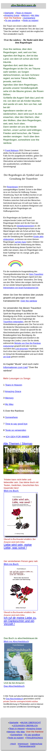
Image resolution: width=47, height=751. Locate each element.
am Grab (7, 357)
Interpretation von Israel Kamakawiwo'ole (20, 288)
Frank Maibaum (12, 150)
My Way (35, 15)
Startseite (9, 13)
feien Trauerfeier (36, 274)
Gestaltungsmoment (25, 226)
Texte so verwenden (15, 430)
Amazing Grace (11, 15)
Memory (26, 15)
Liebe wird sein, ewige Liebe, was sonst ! (18, 546)
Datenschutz (36, 744)
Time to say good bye (16, 424)
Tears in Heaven (24, 13)
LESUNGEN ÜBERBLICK (25, 725)
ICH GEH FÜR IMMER (17, 436)
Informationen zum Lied (15, 367)
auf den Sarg (20, 242)
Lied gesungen (21, 349)
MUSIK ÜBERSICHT (31, 722)
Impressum (23, 744)
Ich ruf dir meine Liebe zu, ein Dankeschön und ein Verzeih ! (20, 621)
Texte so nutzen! (30, 20)
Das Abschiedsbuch (14, 686)
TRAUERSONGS (34, 738)
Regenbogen (12, 187)
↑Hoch (13, 744)
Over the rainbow (28, 301)
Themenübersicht (27, 746)
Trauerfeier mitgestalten (13, 322)
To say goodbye (12, 20)
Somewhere (29, 18)
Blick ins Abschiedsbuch (16, 641)
